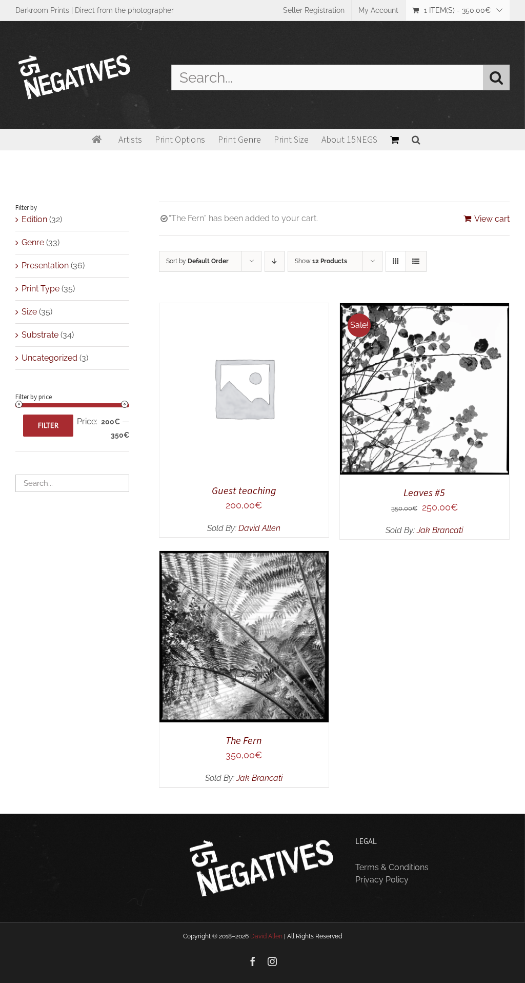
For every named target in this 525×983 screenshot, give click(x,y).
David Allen (259, 528)
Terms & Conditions (392, 867)
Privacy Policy (382, 879)
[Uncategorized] (244, 636)
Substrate (40, 335)
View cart (492, 219)
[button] (416, 139)
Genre (33, 242)
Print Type (40, 288)
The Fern (244, 740)
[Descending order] (275, 261)
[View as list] (416, 261)
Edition (34, 219)
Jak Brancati (440, 530)
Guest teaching (244, 490)
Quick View (280, 389)
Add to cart (210, 389)
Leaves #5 (424, 492)
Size (29, 312)
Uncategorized (49, 358)
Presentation (45, 265)
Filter (48, 425)
